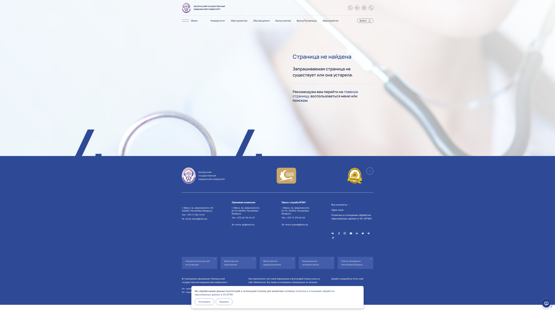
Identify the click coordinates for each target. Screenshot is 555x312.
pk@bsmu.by (248, 224)
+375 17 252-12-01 (195, 214)
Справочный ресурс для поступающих (197, 263)
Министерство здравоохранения (272, 263)
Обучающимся (261, 20)
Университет (217, 20)
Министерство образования (231, 263)
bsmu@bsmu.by (199, 219)
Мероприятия (330, 20)
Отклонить (204, 301)
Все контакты (339, 204)
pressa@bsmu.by (300, 224)
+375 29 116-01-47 (245, 217)
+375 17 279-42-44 (295, 217)
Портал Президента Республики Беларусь (352, 263)
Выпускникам (283, 20)
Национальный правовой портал (310, 263)
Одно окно (337, 209)
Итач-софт (358, 278)
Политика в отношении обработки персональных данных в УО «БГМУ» (351, 217)
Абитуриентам (239, 20)
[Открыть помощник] (546, 303)
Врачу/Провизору (307, 20)
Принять (224, 301)
